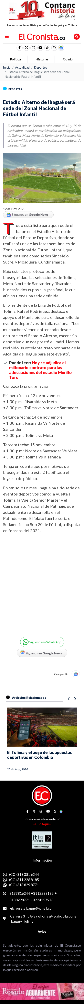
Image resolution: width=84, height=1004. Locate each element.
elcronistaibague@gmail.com (32, 908)
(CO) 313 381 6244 (24, 874)
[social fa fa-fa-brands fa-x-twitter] (26, 48)
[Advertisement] (42, 582)
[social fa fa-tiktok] (47, 48)
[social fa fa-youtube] (40, 48)
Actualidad (22, 67)
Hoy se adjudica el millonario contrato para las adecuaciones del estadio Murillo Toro (40, 370)
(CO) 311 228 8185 (24, 880)
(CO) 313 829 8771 (24, 885)
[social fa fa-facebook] (20, 48)
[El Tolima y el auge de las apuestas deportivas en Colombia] (42, 727)
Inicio (7, 67)
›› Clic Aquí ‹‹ (42, 824)
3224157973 (43, 900)
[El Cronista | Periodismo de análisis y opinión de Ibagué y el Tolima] (42, 36)
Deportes (40, 67)
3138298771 (20, 900)
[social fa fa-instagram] (33, 48)
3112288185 (43, 893)
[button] (54, 48)
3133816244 (20, 893)
